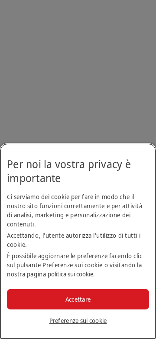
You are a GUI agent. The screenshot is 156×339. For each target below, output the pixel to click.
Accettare (78, 299)
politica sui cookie (70, 274)
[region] (78, 241)
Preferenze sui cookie (78, 320)
